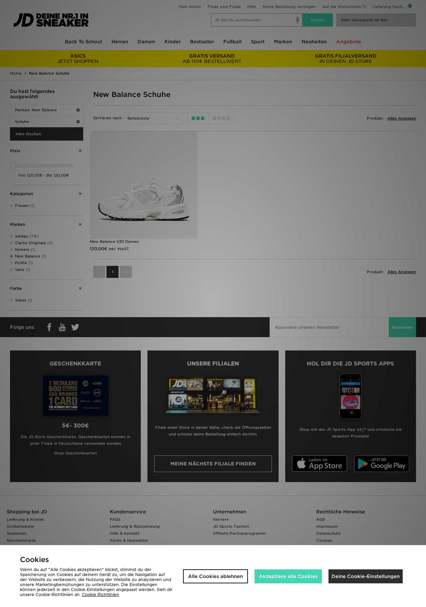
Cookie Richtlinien (100, 594)
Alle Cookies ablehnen (215, 576)
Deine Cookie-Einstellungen (365, 576)
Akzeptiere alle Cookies (288, 576)
